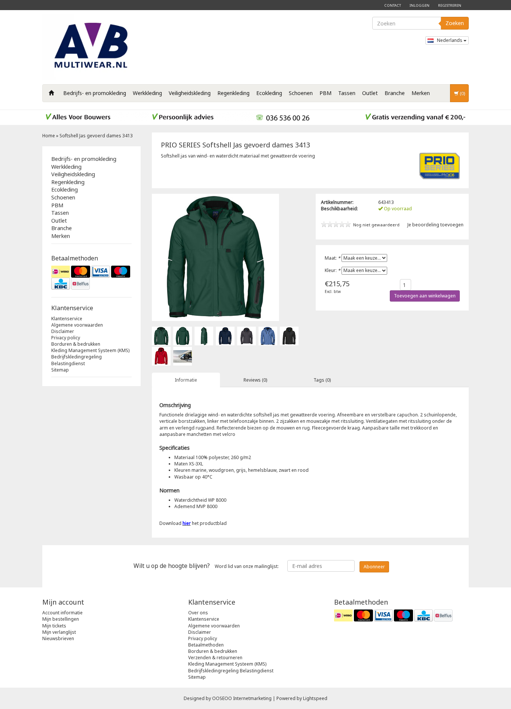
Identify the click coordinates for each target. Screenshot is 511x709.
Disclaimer (62, 331)
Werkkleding (147, 93)
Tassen (346, 93)
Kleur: (332, 270)
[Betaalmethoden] (91, 278)
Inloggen (419, 5)
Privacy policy (65, 337)
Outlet (370, 93)
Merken (420, 93)
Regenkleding (233, 93)
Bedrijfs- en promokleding (94, 93)
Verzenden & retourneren (215, 657)
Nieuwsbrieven (58, 638)
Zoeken (455, 23)
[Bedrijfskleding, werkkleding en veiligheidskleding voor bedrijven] (92, 47)
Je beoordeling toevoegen (435, 224)
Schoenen (301, 93)
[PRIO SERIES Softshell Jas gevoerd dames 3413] (161, 335)
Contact (392, 5)
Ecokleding (269, 93)
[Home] (51, 93)
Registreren (449, 5)
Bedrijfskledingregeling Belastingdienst (76, 360)
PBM (325, 93)
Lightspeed (315, 698)
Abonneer (374, 566)
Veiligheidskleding (190, 93)
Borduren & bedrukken (75, 344)
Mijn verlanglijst (59, 632)
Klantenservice (66, 318)
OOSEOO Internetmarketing (242, 698)
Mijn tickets (54, 626)
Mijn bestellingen (60, 619)
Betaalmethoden (206, 645)
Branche (395, 93)
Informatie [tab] (186, 380)
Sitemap (60, 370)
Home (48, 135)
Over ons (198, 612)
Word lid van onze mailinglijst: (206, 566)
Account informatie (62, 612)
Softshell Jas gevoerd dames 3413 (96, 135)
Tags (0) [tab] (322, 380)
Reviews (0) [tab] (255, 380)
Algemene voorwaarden (77, 325)
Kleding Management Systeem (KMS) (90, 350)
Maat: (332, 258)
